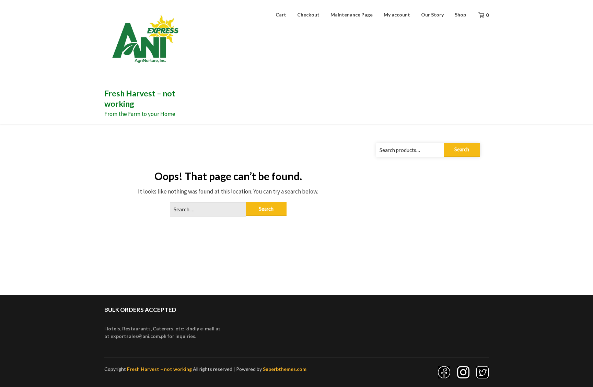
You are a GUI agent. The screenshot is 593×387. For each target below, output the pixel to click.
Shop (460, 14)
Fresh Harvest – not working (159, 369)
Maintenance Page (351, 14)
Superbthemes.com (284, 369)
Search (461, 149)
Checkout (308, 14)
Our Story (432, 14)
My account (397, 14)
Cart (281, 14)
